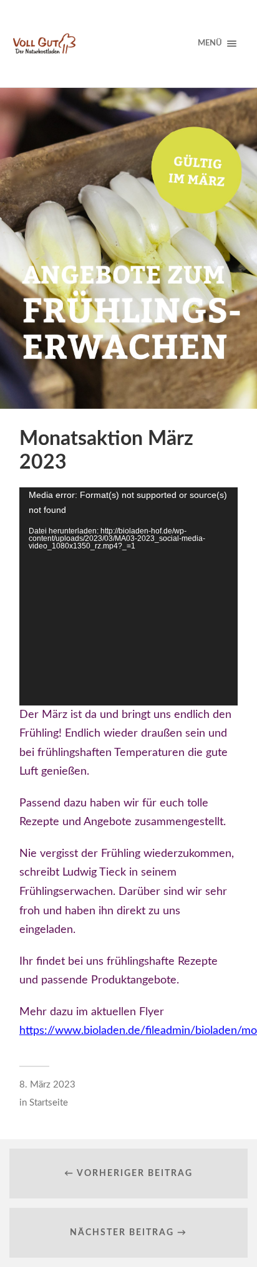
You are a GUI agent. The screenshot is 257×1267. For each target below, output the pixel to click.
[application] (128, 596)
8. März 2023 (47, 1084)
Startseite (48, 1102)
